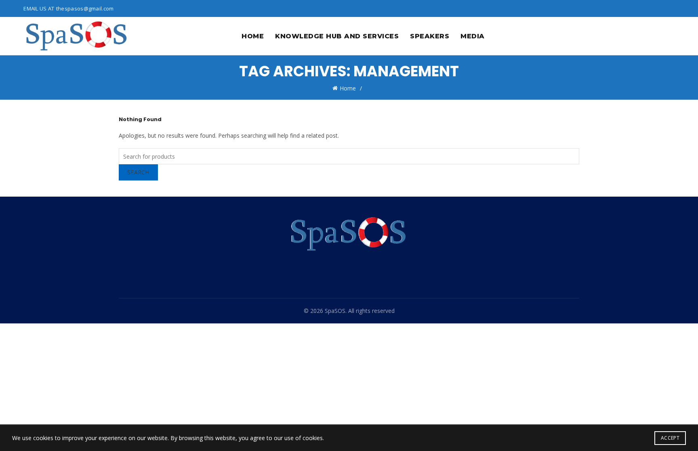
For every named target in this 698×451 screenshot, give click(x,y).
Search (138, 172)
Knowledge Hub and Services (337, 36)
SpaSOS (335, 311)
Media (472, 36)
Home (253, 36)
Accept (670, 437)
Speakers (429, 36)
